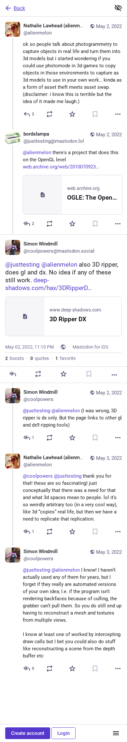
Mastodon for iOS (90, 347)
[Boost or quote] (49, 114)
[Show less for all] (118, 8)
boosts (14, 358)
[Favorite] (72, 114)
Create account (27, 733)
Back (19, 8)
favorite (65, 358)
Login (63, 733)
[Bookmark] (95, 114)
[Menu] (116, 733)
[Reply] (13, 374)
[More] (118, 114)
